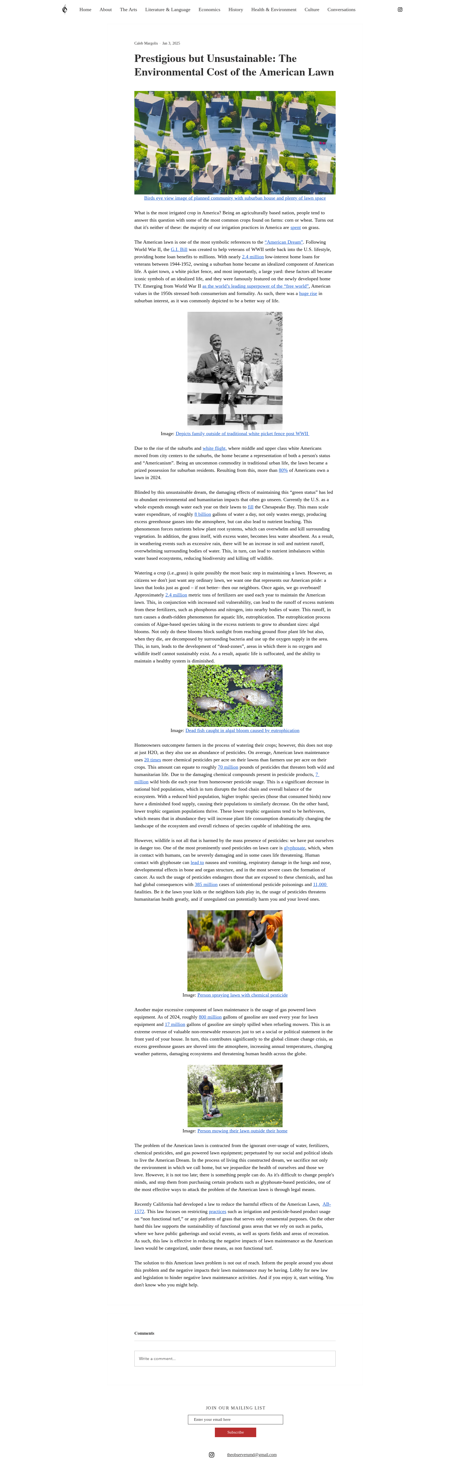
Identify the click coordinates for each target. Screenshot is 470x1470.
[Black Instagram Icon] (400, 9)
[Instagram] (211, 1454)
